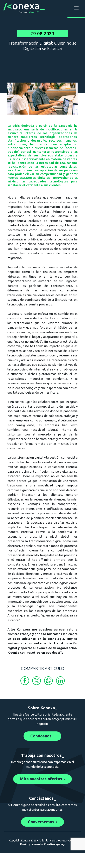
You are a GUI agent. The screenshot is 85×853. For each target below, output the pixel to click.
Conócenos (41, 736)
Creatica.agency (54, 844)
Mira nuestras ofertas (41, 778)
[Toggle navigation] (76, 8)
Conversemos (41, 821)
